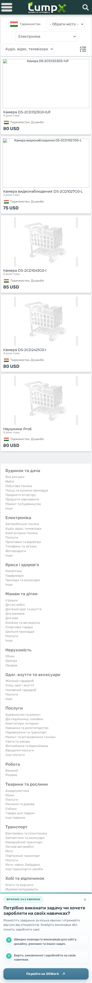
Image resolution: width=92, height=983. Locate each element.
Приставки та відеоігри (23, 542)
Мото (9, 851)
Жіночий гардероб (19, 681)
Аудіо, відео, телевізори (23, 528)
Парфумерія (14, 575)
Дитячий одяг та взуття (23, 609)
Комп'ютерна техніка (21, 533)
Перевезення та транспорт (26, 732)
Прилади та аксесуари (22, 580)
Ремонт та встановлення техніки (30, 737)
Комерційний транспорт (24, 842)
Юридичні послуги (19, 750)
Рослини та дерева (19, 804)
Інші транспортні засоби (24, 869)
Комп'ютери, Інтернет (22, 723)
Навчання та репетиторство (26, 728)
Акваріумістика (17, 791)
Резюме (11, 775)
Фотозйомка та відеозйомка (26, 746)
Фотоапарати (15, 551)
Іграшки (11, 600)
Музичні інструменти (21, 889)
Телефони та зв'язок (21, 546)
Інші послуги (15, 755)
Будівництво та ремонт (23, 714)
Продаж (11, 665)
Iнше (9, 508)
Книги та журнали (19, 885)
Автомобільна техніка (22, 524)
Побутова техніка (18, 486)
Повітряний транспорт (22, 856)
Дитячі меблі (15, 605)
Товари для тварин (20, 813)
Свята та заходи (17, 741)
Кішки (9, 795)
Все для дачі (14, 477)
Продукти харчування (22, 499)
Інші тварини (15, 817)
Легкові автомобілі (19, 846)
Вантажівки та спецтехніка (26, 833)
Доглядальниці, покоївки (24, 719)
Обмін (9, 656)
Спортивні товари (19, 627)
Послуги (11, 537)
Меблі (9, 481)
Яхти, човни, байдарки (22, 864)
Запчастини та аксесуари (25, 838)
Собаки (11, 809)
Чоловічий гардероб (20, 690)
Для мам (11, 618)
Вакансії (11, 770)
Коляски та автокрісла (22, 623)
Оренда (11, 660)
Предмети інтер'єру (20, 495)
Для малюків (15, 613)
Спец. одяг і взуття (19, 685)
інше (8, 699)
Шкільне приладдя (19, 631)
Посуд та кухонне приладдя (26, 490)
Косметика (13, 571)
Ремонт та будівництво (23, 504)
